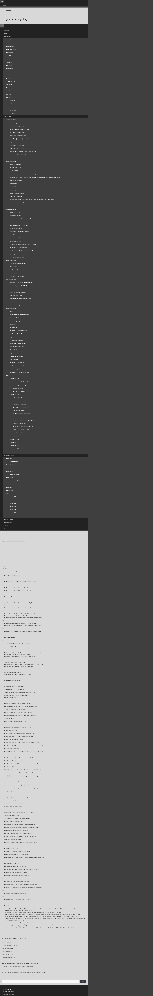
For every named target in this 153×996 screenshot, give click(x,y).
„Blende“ (12, 311)
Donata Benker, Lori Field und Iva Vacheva (22, 401)
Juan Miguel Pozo (10, 81)
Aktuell (5, 33)
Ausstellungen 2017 (11, 337)
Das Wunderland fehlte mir (16, 228)
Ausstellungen (7, 116)
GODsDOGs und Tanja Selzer (19, 404)
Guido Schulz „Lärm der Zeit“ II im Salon (19, 225)
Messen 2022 (9, 465)
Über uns (6, 525)
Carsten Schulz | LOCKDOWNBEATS (18, 155)
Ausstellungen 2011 (14, 439)
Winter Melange (13, 183)
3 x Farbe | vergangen (15, 123)
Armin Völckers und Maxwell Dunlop (18, 263)
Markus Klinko (13, 103)
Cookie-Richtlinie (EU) (10, 991)
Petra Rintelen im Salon (15, 215)
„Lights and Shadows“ (18, 388)
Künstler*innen (7, 36)
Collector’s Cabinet (8, 519)
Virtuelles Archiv (8, 522)
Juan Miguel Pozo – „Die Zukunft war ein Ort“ (20, 298)
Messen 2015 (13, 496)
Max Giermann (9, 52)
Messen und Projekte (9, 455)
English (5, 5)
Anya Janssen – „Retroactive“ (17, 365)
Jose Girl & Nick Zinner (15, 171)
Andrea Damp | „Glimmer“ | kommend (18, 135)
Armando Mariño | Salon (15, 167)
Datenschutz (8, 989)
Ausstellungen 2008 (14, 449)
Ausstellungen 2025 (11, 142)
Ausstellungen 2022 (11, 209)
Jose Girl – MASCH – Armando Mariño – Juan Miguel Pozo (23, 151)
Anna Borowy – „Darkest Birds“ (17, 334)
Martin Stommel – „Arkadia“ (16, 295)
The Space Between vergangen (17, 132)
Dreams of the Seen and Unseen (17, 158)
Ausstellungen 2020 (11, 260)
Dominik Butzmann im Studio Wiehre (18, 292)
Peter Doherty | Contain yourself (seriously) (20, 231)
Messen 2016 (9, 490)
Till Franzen (9, 62)
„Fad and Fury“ (13, 349)
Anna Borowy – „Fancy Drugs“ (20, 385)
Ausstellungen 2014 (14, 394)
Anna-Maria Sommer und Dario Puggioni (22, 413)
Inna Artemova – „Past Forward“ (20, 381)
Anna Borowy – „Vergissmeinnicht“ (21, 407)
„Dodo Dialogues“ (14, 266)
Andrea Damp (9, 40)
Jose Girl (8, 55)
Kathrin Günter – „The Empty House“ (18, 343)
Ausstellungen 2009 (14, 445)
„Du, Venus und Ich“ (14, 318)
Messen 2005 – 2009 (14, 516)
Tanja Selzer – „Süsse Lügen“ (20, 423)
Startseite (6, 30)
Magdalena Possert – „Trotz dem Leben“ (19, 314)
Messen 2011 (13, 509)
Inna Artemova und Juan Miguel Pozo (18, 247)
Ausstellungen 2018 (11, 308)
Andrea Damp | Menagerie (16, 196)
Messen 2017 (9, 487)
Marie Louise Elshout (11, 49)
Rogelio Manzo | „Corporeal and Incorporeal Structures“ (23, 244)
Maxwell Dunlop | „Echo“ (15, 212)
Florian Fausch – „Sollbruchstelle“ (21, 429)
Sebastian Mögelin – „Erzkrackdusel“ (18, 286)
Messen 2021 (9, 471)
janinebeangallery (16, 19)
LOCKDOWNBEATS (14, 107)
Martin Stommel (10, 87)
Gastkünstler (9, 97)
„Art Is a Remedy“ (14, 273)
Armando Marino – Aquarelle (16, 340)
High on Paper (13, 254)
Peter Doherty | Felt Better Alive (17, 145)
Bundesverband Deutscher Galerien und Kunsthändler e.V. (33, 972)
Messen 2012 (13, 506)
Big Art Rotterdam (14, 461)
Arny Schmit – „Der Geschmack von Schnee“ (20, 302)
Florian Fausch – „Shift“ (15, 369)
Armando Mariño (10, 75)
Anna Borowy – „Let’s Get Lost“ (17, 356)
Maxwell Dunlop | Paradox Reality (17, 202)
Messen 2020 (9, 477)
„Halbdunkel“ (13, 324)
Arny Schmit (9, 84)
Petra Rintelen (13, 113)
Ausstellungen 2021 (11, 234)
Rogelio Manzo (13, 110)
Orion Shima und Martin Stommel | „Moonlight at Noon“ (22, 250)
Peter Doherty (9, 43)
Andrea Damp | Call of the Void (17, 148)
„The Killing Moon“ (14, 359)
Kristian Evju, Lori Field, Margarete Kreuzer (23, 426)
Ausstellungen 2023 (11, 187)
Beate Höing (9, 65)
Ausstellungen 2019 (11, 279)
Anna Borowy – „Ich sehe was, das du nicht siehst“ (21, 282)
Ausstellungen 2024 (11, 161)
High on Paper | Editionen (18, 257)
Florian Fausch (9, 59)
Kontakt (6, 528)
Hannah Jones (9, 68)
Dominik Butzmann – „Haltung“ (17, 305)
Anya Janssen (13, 100)
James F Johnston (10, 71)
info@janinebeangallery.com (9, 957)
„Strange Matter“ (14, 327)
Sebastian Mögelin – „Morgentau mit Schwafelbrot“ (22, 321)
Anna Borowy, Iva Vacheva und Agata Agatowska (24, 420)
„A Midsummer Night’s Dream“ (17, 270)
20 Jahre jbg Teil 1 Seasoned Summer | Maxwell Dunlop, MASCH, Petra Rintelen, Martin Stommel (32, 174)
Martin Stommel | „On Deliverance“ (18, 222)
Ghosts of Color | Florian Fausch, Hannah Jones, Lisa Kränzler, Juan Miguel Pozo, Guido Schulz (32, 199)
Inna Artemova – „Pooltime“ (19, 410)
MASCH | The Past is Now (15, 164)
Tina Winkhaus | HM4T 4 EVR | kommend (19, 139)
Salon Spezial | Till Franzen (16, 180)
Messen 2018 (9, 484)
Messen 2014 (13, 500)
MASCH (8, 78)
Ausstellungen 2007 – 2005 (16, 452)
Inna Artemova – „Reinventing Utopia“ (18, 330)
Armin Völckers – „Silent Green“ (17, 346)
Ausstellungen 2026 (11, 119)
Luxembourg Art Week (15, 468)
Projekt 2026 (9, 458)
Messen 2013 (13, 503)
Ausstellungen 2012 (14, 436)
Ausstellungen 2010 (14, 442)
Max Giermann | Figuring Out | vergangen (19, 129)
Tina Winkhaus (9, 91)
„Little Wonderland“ (17, 397)
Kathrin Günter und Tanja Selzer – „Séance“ (20, 372)
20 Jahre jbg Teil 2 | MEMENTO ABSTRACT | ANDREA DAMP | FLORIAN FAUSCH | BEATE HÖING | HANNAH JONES (35, 177)
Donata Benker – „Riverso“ (19, 433)
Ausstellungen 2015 (14, 378)
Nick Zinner (9, 94)
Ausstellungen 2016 (11, 353)
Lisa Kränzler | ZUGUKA (15, 206)
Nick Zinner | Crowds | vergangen (17, 126)
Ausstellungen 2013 (14, 417)
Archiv (7, 375)
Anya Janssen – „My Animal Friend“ (21, 391)
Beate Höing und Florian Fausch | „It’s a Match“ (20, 218)
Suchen (3, 979)
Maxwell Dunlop (10, 46)
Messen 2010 (13, 512)
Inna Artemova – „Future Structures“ (18, 289)
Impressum (7, 987)
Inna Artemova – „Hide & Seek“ (17, 362)
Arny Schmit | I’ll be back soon (17, 190)
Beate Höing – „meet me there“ (17, 276)
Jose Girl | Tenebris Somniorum (17, 193)
